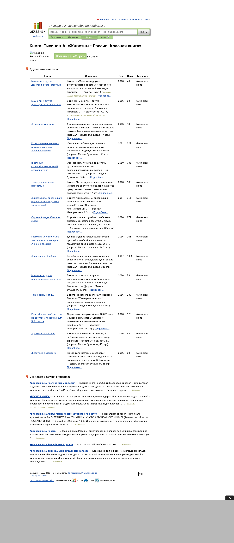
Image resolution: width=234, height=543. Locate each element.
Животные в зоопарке (43, 352)
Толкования (57, 37)
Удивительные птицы (43, 333)
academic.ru (38, 36)
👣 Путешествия (39, 476)
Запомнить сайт (108, 20)
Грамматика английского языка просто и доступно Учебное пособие (45, 240)
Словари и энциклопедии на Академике (76, 25)
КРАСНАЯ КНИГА (40, 396)
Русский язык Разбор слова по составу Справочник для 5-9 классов (46, 318)
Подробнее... (104, 95)
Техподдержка (74, 473)
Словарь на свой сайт (130, 20)
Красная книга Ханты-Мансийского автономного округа (63, 413)
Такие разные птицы (42, 294)
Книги (89, 37)
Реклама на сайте (89, 473)
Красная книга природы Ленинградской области (59, 450)
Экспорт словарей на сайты (42, 480)
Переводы (73, 37)
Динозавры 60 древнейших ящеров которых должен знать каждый (46, 201)
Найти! (143, 32)
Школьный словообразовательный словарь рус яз (44, 166)
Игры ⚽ (105, 37)
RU (146, 20)
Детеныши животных (42, 124)
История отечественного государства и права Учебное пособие (45, 147)
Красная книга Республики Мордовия (52, 382)
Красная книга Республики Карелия (51, 444)
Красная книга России (43, 430)
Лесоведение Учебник (43, 256)
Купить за (70, 56)
